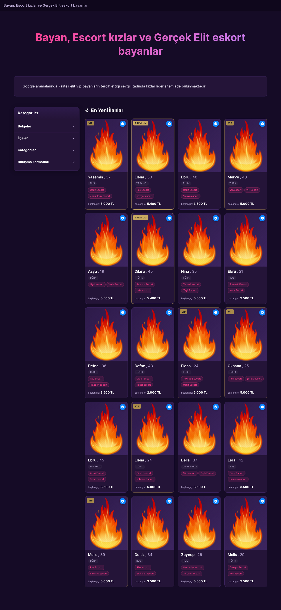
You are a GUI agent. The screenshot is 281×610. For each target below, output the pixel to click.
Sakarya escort (98, 573)
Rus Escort (143, 189)
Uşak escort (97, 284)
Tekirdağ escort (192, 378)
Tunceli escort (191, 284)
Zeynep (191, 554)
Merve (237, 177)
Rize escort (143, 567)
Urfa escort (143, 290)
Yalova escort (190, 196)
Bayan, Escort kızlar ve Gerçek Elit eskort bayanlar (46, 5)
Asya (96, 271)
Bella (189, 460)
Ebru (189, 177)
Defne (97, 366)
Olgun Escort (144, 378)
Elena (143, 177)
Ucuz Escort (97, 189)
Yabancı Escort (145, 479)
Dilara (144, 271)
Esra (235, 460)
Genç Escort (236, 473)
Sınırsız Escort (145, 284)
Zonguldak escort (100, 196)
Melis (96, 554)
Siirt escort (189, 473)
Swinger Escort (145, 573)
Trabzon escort (98, 384)
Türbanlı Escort (191, 573)
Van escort (235, 189)
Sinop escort (144, 473)
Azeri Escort (97, 473)
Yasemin (99, 177)
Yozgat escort (144, 196)
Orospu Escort (238, 567)
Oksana (238, 366)
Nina (189, 271)
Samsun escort (238, 479)
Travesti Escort (238, 284)
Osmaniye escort (192, 567)
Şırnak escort (254, 378)
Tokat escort (144, 384)
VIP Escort (252, 189)
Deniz (143, 554)
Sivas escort (97, 479)
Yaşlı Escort (115, 284)
